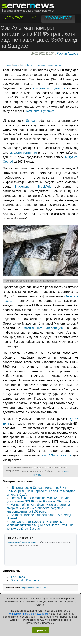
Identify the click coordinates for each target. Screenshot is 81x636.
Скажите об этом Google (22, 542)
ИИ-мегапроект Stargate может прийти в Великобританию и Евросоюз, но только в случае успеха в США (41, 491)
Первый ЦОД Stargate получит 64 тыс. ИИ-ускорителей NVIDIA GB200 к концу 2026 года (38, 499)
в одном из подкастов (49, 88)
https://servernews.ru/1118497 (35, 588)
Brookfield (44, 186)
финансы (52, 65)
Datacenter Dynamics (25, 580)
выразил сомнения (23, 152)
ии (32, 65)
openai (16, 65)
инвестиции (40, 65)
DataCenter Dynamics (39, 111)
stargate (25, 65)
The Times (18, 577)
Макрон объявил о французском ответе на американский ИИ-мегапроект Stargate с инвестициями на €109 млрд (38, 508)
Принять (40, 630)
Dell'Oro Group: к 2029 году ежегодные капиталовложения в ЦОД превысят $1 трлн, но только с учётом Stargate (40, 525)
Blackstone (22, 186)
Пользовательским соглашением (27, 613)
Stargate (31, 120)
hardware (7, 65)
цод (60, 65)
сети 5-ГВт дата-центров (57, 455)
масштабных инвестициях (43, 328)
